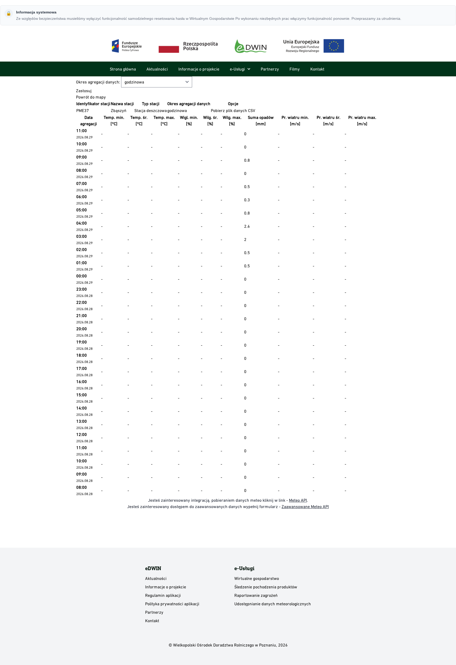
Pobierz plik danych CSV (233, 110)
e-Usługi (237, 69)
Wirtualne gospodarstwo (256, 578)
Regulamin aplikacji (163, 595)
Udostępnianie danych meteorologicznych (272, 603)
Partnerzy (270, 69)
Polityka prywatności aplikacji (172, 603)
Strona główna (123, 69)
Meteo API (298, 500)
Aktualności (157, 69)
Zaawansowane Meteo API (305, 506)
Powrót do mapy (91, 97)
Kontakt (317, 69)
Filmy (294, 69)
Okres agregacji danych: (98, 82)
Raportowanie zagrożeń (256, 595)
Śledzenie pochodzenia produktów (265, 586)
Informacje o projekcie (198, 69)
